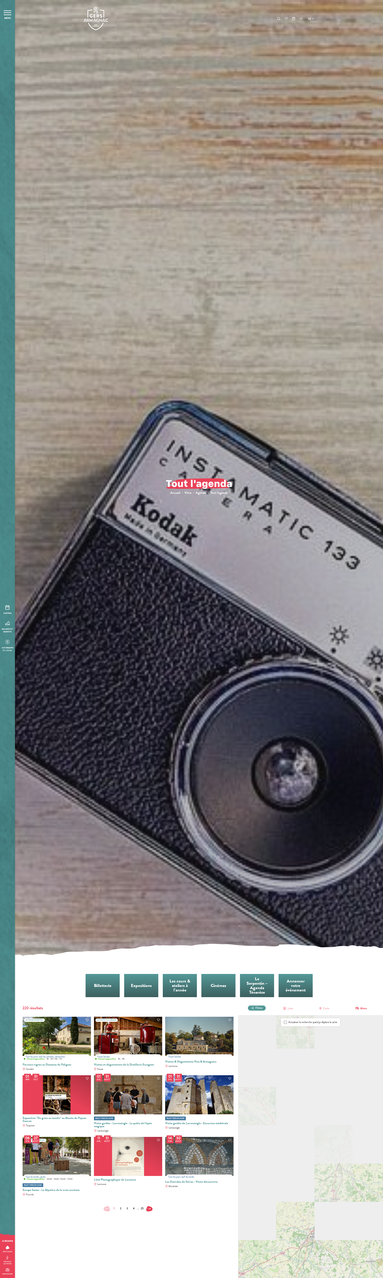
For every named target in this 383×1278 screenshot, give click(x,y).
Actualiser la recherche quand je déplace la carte (312, 1022)
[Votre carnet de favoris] (286, 19)
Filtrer (258, 1008)
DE (309, 26)
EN (309, 22)
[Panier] (293, 19)
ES (309, 29)
